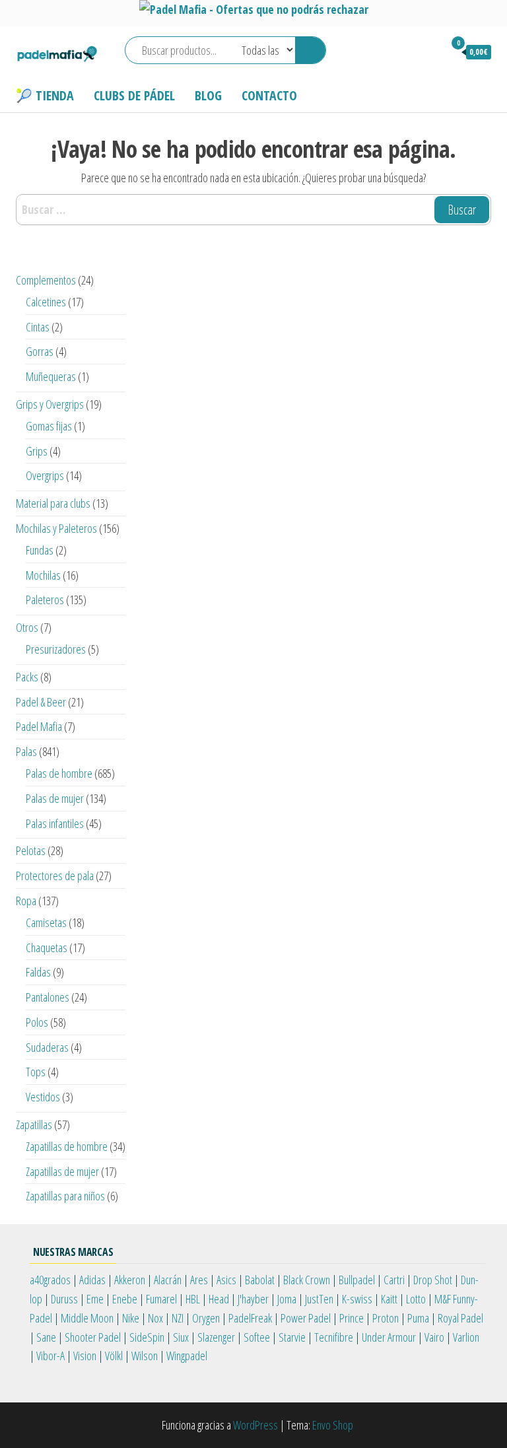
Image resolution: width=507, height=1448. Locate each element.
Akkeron (129, 1280)
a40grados (50, 1280)
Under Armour (389, 1337)
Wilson (144, 1355)
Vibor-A (50, 1355)
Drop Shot (432, 1280)
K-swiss (357, 1299)
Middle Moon (87, 1318)
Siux (181, 1337)
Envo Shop (332, 1425)
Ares (199, 1280)
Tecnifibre (333, 1337)
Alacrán (168, 1280)
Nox (155, 1318)
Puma (418, 1318)
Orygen (206, 1318)
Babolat (260, 1280)
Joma (286, 1299)
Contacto (269, 95)
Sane (46, 1337)
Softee (257, 1337)
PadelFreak (250, 1318)
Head (219, 1299)
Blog (208, 95)
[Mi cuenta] (427, 51)
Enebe (124, 1299)
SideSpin (146, 1337)
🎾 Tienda (45, 95)
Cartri (394, 1280)
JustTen (319, 1299)
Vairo (434, 1337)
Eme (95, 1299)
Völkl (114, 1355)
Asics (226, 1280)
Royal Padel (460, 1318)
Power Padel (306, 1318)
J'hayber (253, 1299)
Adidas (92, 1280)
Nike (130, 1318)
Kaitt (389, 1299)
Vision (84, 1355)
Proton (385, 1318)
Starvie (292, 1337)
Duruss (64, 1299)
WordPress (255, 1425)
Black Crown (306, 1280)
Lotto (416, 1299)
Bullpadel (357, 1280)
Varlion (466, 1337)
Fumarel (161, 1299)
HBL (193, 1299)
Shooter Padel (93, 1337)
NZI (178, 1318)
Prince (351, 1318)
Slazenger (216, 1337)
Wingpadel (186, 1355)
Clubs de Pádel (134, 95)
